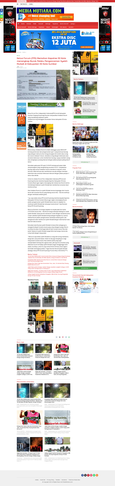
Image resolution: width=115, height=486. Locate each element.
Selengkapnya (85, 117)
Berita (22, 23)
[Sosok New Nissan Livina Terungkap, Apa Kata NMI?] (78, 255)
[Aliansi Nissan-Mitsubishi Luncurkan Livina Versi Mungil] (78, 262)
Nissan (48, 27)
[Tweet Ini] (60, 337)
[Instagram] (91, 475)
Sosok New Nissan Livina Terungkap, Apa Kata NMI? (90, 254)
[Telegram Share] (66, 337)
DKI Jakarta (63, 27)
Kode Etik (42, 480)
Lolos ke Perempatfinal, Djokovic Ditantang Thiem (84, 189)
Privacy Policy (50, 480)
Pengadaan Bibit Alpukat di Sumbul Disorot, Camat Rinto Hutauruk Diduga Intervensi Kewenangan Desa (47, 260)
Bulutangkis (55, 27)
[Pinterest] (88, 475)
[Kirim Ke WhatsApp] (69, 337)
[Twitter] (1, 13)
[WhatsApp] (94, 475)
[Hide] (0, 22)
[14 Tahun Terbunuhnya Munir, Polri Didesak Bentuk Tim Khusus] (85, 216)
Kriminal (29, 23)
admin (21, 66)
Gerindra (71, 27)
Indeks (31, 4)
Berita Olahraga (32, 27)
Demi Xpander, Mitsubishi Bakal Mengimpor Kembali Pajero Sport (90, 247)
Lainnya (73, 23)
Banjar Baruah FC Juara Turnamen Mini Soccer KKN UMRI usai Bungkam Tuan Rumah (86, 172)
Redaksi (58, 480)
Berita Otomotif (64, 23)
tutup (15, 6)
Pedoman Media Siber (74, 480)
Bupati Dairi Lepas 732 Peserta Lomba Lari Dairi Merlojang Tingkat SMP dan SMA (85, 143)
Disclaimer (64, 480)
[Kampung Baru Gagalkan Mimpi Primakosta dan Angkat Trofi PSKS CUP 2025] (78, 149)
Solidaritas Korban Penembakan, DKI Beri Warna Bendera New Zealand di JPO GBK (87, 200)
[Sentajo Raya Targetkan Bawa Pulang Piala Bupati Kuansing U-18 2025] (92, 149)
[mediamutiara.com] (40, 10)
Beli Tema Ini (24, 4)
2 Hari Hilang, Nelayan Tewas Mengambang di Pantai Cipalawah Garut (84, 232)
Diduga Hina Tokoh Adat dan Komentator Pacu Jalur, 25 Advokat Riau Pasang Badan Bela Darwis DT (48, 264)
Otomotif (40, 23)
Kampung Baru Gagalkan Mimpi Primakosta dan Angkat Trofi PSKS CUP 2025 (78, 155)
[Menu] (18, 4)
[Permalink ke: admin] (18, 67)
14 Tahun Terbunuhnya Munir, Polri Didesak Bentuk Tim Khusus (84, 227)
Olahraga (47, 23)
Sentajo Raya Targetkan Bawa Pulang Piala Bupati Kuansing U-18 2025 (91, 155)
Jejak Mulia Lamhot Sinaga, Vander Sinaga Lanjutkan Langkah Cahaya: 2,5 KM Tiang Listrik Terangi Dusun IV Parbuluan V (48, 267)
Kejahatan (41, 27)
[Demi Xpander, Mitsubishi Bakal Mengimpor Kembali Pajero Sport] (78, 248)
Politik (34, 23)
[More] (1, 19)
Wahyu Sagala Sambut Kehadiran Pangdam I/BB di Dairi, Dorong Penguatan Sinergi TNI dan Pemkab (48, 275)
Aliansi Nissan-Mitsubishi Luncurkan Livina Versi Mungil (89, 262)
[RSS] (97, 475)
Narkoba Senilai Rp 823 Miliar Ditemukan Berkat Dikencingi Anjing (86, 195)
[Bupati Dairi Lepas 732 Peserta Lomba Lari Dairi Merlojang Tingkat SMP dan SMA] (85, 133)
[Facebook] (1, 10)
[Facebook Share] (56, 337)
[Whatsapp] (1, 16)
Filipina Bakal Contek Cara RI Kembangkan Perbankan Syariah (84, 183)
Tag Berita (55, 23)
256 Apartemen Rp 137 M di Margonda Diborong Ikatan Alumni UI (86, 178)
